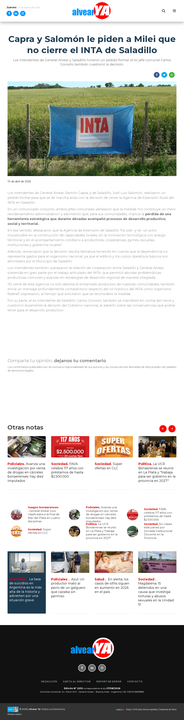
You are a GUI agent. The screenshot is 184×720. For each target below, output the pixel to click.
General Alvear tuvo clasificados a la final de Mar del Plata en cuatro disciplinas (44, 514)
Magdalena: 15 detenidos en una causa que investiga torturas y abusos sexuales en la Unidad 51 (156, 591)
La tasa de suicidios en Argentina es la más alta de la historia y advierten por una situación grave (25, 589)
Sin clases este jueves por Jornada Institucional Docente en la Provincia (155, 472)
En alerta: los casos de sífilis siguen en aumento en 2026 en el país (112, 585)
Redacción (49, 681)
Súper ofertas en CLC (65, 466)
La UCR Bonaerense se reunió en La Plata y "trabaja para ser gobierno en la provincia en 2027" (113, 472)
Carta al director (77, 681)
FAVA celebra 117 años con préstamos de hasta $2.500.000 (24, 470)
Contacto (135, 681)
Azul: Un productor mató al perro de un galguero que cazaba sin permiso (68, 587)
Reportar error (108, 681)
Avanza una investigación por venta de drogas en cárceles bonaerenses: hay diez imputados (102, 514)
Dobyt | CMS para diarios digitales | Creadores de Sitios (150, 709)
